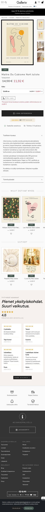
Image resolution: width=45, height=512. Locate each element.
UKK (23, 475)
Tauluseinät (4, 445)
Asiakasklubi (26, 478)
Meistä (24, 445)
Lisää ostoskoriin (24, 113)
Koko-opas (9, 98)
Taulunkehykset (5, 451)
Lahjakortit (23, 430)
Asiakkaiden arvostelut (28, 448)
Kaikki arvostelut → (22, 377)
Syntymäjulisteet (5, 454)
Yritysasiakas (26, 481)
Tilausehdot (4, 475)
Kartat (2, 458)
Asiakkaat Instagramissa (8, 471)
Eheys (2, 481)
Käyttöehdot (4, 478)
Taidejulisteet (6, 78)
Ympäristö (25, 454)
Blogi (2, 468)
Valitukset (25, 484)
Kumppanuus (26, 451)
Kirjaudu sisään (26, 468)
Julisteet (3, 448)
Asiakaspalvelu (26, 471)
